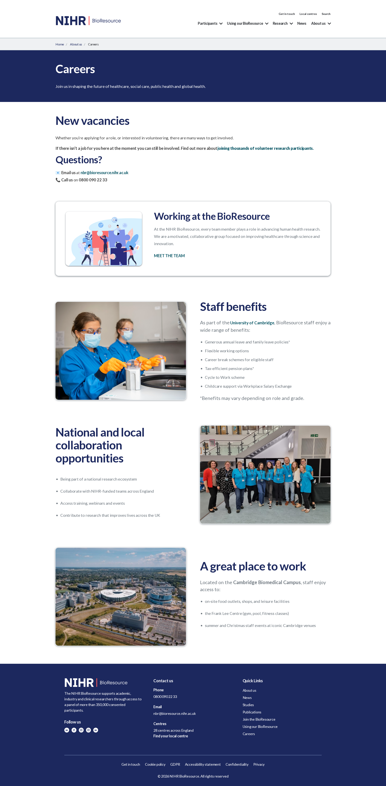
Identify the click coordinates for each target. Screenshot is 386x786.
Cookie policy (155, 764)
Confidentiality (237, 764)
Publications (252, 712)
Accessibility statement (203, 764)
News (301, 23)
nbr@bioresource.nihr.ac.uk (104, 172)
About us (318, 23)
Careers (249, 734)
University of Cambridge (252, 322)
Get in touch (287, 13)
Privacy (259, 764)
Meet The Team (169, 255)
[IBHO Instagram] (88, 730)
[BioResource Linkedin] (66, 730)
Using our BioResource (245, 23)
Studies (248, 705)
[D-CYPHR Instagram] (81, 730)
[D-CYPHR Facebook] (74, 730)
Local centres (308, 13)
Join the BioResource (259, 719)
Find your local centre (170, 736)
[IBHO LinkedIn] (95, 730)
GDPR (175, 764)
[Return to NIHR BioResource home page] (103, 682)
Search (326, 13)
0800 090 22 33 (165, 696)
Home (59, 44)
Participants (207, 23)
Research (280, 23)
